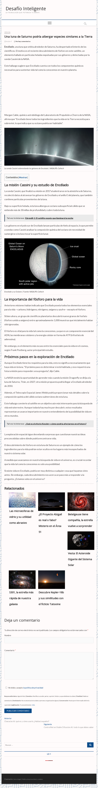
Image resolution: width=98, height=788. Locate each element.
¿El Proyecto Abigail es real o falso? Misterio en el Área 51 (50, 523)
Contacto (8, 779)
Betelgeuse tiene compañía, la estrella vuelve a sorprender (80, 520)
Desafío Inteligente (26, 8)
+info (33, 705)
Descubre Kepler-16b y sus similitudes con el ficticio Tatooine (51, 598)
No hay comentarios (23, 41)
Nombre (7, 635)
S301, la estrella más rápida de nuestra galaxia (21, 598)
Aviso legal (17, 779)
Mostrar (23, 177)
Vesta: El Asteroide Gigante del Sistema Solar (80, 559)
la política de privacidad (33, 688)
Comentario (10, 650)
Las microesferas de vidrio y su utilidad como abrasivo (21, 516)
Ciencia (7, 32)
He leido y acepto (25, 688)
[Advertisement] (49, 92)
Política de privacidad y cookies (32, 779)
